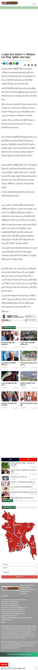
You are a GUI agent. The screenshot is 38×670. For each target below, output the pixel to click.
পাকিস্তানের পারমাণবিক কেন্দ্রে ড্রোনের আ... (27, 384)
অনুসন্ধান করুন (19, 577)
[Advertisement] (19, 30)
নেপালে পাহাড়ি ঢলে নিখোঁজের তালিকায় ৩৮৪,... (27, 343)
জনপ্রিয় (28, 459)
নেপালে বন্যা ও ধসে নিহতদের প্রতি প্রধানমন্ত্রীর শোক (23, 482)
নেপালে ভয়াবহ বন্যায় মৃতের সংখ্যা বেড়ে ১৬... (28, 364)
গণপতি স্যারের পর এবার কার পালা (19, 477)
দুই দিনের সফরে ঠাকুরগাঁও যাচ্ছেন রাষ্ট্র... (28, 404)
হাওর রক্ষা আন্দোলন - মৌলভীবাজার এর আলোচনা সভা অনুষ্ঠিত (23, 471)
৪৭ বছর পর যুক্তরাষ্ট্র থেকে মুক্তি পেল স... (9, 384)
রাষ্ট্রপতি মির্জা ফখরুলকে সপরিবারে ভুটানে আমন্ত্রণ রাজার (24, 492)
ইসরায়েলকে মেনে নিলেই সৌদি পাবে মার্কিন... (9, 404)
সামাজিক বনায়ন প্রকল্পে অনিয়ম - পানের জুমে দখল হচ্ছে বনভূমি (23, 464)
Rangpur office (7, 60)
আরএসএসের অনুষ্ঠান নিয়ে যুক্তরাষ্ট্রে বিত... (7, 343)
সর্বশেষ (10, 459)
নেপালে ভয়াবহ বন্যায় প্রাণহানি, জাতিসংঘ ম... (8, 364)
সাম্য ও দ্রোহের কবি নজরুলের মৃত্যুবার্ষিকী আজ (21, 487)
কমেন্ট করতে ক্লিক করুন (32, 320)
